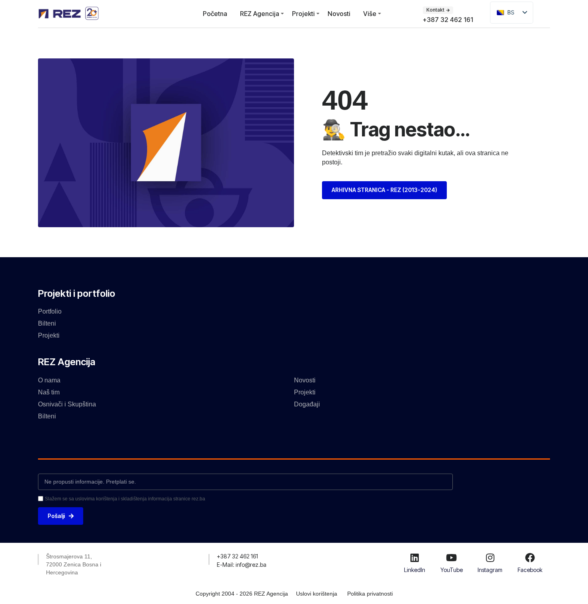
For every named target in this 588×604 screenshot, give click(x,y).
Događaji (307, 404)
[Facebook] (530, 557)
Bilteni (47, 323)
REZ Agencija (259, 14)
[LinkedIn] (414, 557)
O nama (49, 380)
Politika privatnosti (370, 593)
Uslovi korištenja (316, 593)
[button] (237, 556)
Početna (215, 14)
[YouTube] (451, 557)
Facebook (530, 569)
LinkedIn (414, 569)
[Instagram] (490, 557)
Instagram (490, 569)
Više (369, 14)
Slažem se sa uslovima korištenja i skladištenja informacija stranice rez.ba (125, 499)
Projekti (303, 14)
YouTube (451, 569)
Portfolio (50, 311)
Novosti (339, 14)
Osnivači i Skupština (67, 404)
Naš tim (49, 392)
